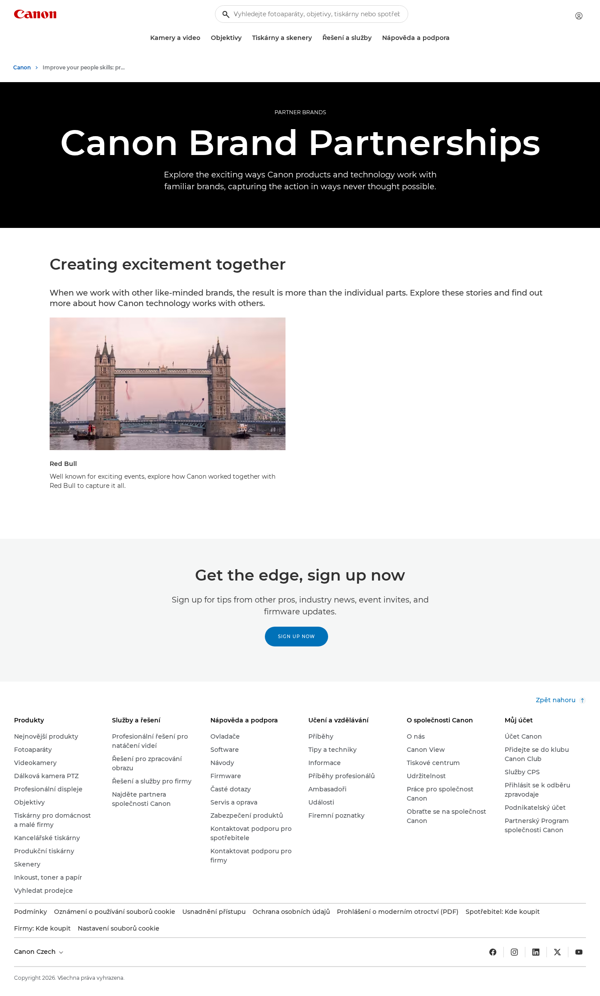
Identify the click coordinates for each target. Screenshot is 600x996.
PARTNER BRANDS (300, 112)
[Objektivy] (245, 38)
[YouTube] (578, 952)
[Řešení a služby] (375, 38)
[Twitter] (557, 952)
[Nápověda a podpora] (453, 38)
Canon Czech (36, 952)
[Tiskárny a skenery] (315, 38)
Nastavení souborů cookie (118, 928)
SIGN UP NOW (296, 636)
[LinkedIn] (535, 952)
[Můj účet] (579, 16)
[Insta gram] (514, 952)
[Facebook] (492, 952)
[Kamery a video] (203, 38)
